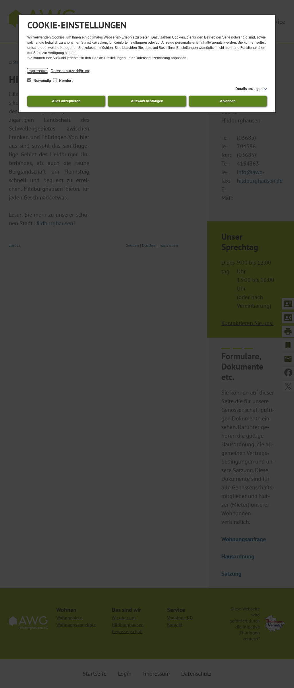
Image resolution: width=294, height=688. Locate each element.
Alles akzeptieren (66, 101)
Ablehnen (227, 101)
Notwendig (42, 81)
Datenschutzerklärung (70, 70)
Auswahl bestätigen (147, 101)
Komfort (65, 81)
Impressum (37, 70)
